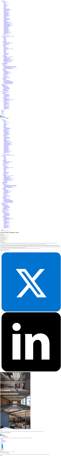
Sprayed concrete (6, 15)
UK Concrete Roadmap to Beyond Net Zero (8, 83)
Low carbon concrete (6, 72)
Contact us (3, 113)
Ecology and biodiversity (6, 80)
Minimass (5, 139)
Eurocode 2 (5, 104)
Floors (4, 38)
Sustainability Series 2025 (6, 90)
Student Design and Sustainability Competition (8, 99)
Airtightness (4, 69)
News (2, 228)
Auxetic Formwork (6, 136)
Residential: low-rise (6, 54)
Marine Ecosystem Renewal (7, 18)
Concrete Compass (5, 101)
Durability (4, 64)
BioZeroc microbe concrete (7, 144)
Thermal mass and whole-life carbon (7, 68)
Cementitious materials (6, 123)
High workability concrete (6, 131)
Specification (3, 119)
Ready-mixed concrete (6, 2)
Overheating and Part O (6, 163)
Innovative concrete (5, 135)
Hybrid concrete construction (7, 42)
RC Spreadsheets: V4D (6, 95)
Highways (5, 47)
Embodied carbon (6, 71)
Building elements (4, 37)
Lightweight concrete (6, 13)
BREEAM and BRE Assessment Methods (8, 61)
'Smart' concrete (5, 33)
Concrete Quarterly (3, 440)
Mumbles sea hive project (6, 148)
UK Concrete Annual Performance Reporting (8, 200)
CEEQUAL (5, 180)
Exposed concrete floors (6, 127)
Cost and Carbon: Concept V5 (7, 94)
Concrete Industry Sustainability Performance (7, 81)
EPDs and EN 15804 (6, 62)
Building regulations (5, 43)
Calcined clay (5, 5)
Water (4, 109)
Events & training (3, 85)
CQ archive (4, 93)
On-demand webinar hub (5, 86)
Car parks (5, 50)
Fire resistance (4, 188)
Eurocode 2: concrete (5, 55)
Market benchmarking (6, 107)
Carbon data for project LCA (7, 102)
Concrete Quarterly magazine (4, 84)
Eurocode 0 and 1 (4, 41)
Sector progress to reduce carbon (7, 31)
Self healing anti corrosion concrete (7, 140)
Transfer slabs (5, 159)
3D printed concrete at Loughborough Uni (8, 23)
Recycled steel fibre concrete (7, 19)
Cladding (5, 156)
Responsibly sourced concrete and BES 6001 (8, 82)
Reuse (4, 75)
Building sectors (4, 168)
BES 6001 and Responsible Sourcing (8, 60)
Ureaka (5, 17)
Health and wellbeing (6, 105)
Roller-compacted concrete (6, 14)
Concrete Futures (4, 92)
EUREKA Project (6, 21)
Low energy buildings (6, 73)
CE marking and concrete (6, 35)
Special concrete (4, 11)
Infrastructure (4, 164)
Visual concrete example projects (7, 9)
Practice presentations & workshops (6, 88)
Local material (4, 79)
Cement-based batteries (6, 27)
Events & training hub (5, 204)
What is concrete (4, 1)
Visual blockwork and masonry (7, 128)
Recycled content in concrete (7, 76)
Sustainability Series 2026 (5, 208)
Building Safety (4, 45)
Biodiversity (5, 220)
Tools (3, 34)
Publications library (5, 216)
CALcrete (5, 97)
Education (5, 51)
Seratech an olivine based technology (8, 151)
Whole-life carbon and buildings (7, 192)
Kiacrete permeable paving (6, 29)
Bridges (5, 46)
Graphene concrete (6, 147)
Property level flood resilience (7, 196)
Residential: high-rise (6, 172)
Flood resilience (4, 77)
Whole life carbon (4, 70)
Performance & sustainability (4, 63)
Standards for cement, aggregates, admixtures (8, 175)
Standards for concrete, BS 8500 (7, 176)
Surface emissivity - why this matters (7, 67)
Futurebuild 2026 (4, 89)
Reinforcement (5, 6)
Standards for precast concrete (7, 58)
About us (2, 110)
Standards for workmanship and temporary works (9, 59)
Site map (2, 441)
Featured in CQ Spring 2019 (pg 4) (4, 249)
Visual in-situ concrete (6, 10)
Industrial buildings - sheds (6, 53)
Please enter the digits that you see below (4, 452)
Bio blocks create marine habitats (7, 143)
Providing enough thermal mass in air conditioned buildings (10, 66)
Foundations (5, 39)
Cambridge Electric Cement (7, 26)
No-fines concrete (6, 132)
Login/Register (3, 111)
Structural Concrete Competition (7, 100)
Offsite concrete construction (7, 108)
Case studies (3, 230)
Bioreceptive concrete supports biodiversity (8, 25)
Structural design (3, 155)
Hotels (4, 171)
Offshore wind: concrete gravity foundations (8, 167)
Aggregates (5, 124)
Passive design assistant (6, 96)
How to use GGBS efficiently (7, 106)
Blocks (4, 3)
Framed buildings (4, 160)
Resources (3, 91)
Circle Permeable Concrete (6, 22)
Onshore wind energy (6, 49)
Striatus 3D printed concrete (7, 152)
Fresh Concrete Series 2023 (7, 87)
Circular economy (4, 74)
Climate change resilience (6, 103)
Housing (5, 224)
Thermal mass (4, 65)
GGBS (4, 120)
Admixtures (5, 7)
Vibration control (4, 78)
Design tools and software (5, 212)
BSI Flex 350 (5, 57)
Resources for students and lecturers (6, 98)
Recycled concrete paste (6, 30)
